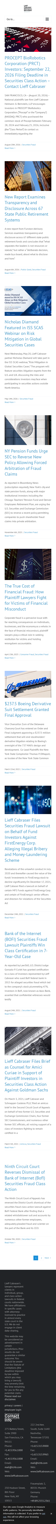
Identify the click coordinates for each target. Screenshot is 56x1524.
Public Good (26, 269)
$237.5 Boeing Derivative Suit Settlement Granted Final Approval (28, 709)
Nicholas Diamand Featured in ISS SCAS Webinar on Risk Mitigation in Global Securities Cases (24, 333)
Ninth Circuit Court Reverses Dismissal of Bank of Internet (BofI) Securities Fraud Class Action (25, 1177)
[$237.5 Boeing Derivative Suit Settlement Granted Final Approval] (28, 684)
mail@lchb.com (13, 1467)
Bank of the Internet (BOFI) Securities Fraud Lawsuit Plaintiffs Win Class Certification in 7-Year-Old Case (26, 944)
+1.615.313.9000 (39, 1445)
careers (17, 1405)
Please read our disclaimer (13, 1398)
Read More (9, 148)
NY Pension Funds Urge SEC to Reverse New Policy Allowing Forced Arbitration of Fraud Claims (26, 462)
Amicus (23, 1144)
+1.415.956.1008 (14, 1458)
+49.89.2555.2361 (40, 1500)
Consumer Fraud (27, 654)
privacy (8, 1405)
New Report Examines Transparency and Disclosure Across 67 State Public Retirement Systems (26, 208)
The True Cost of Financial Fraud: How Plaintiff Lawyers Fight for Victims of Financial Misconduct (26, 597)
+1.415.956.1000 (14, 1450)
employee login (13, 1409)
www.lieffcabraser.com (16, 1475)
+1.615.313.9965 (39, 1454)
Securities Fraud (29, 144)
